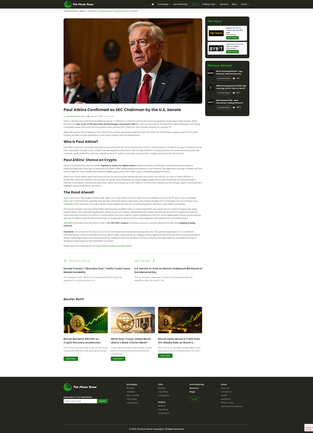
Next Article (142, 261)
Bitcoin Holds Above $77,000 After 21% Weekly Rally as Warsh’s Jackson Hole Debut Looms (179, 342)
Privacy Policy (227, 402)
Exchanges (163, 4)
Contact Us (226, 391)
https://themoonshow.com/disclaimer (113, 246)
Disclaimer (226, 399)
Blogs (192, 391)
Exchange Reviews (224, 78)
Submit (102, 401)
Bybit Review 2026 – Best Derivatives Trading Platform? (229, 101)
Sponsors (224, 4)
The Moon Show (70, 11)
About (244, 4)
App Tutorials (133, 395)
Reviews (130, 388)
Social (224, 395)
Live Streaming (180, 4)
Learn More (71, 358)
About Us (225, 388)
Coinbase (68, 204)
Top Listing (132, 399)
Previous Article (79, 261)
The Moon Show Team (75, 116)
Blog (234, 4)
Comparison (132, 402)
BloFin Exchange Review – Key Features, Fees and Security (229, 72)
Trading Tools (208, 4)
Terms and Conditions (231, 406)
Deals (194, 4)
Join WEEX (68, 223)
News (82, 11)
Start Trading (232, 38)
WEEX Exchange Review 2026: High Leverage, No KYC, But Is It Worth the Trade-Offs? (231, 88)
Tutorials (131, 391)
